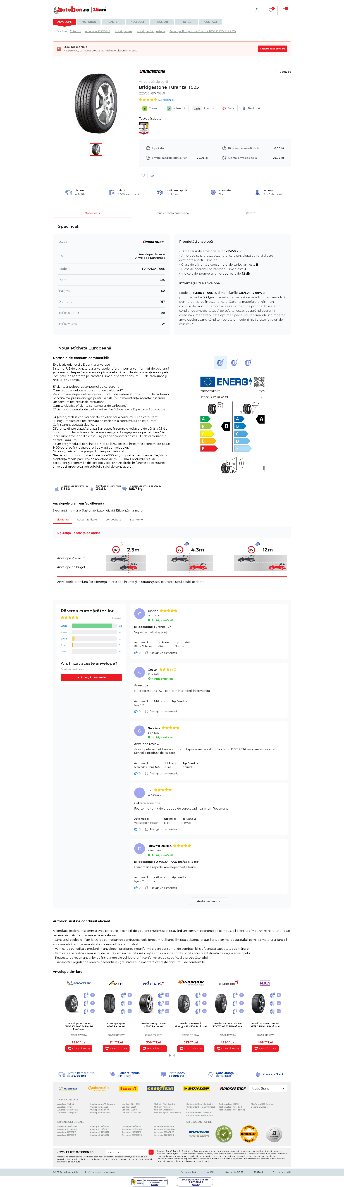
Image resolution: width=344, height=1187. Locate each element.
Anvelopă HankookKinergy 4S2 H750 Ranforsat (191, 1025)
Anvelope (64, 21)
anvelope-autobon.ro (72, 1172)
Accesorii (138, 21)
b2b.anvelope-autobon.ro (101, 1172)
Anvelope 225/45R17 (67, 1129)
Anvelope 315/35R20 (164, 1135)
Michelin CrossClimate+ (165, 1110)
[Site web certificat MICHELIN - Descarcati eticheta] (198, 1142)
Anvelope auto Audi (99, 1107)
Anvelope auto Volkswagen (103, 1104)
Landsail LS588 (129, 1107)
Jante (113, 21)
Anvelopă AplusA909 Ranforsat (116, 1025)
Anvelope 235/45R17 (99, 1126)
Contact (210, 21)
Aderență (176, 108)
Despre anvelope (259, 1107)
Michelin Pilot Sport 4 (164, 1104)
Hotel (186, 21)
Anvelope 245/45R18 (131, 1132)
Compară (285, 71)
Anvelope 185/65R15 (66, 1135)
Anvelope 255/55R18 (131, 1126)
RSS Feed (258, 1172)
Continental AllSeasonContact (200, 1115)
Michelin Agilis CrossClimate (167, 1113)
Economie (136, 519)
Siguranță (62, 519)
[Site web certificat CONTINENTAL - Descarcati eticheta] (249, 1142)
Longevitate (113, 519)
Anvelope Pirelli (65, 1107)
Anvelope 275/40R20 (164, 1129)
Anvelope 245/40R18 (132, 1135)
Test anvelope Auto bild (230, 1107)
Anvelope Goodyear (67, 1113)
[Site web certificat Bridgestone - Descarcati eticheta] (274, 1142)
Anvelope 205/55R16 (67, 1126)
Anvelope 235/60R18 (132, 1129)
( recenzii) (166, 99)
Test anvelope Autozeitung (232, 1110)
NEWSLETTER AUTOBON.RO (75, 1152)
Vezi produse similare (272, 48)
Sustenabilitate (87, 519)
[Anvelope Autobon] (80, 10)
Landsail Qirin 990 (131, 1104)
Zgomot (204, 108)
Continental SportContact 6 (199, 1104)
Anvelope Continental (67, 1110)
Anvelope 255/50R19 (164, 1126)
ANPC (210, 1172)
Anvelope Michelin (66, 1104)
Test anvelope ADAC (228, 1104)
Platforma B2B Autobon (262, 1104)
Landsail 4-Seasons (131, 1113)
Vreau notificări (189, 1172)
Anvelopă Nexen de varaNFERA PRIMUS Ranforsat (265, 1025)
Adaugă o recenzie (93, 677)
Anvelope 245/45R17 (99, 1135)
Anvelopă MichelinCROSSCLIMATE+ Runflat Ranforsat (79, 1026)
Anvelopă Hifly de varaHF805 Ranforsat (153, 1025)
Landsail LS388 (129, 1110)
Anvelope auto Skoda (100, 1113)
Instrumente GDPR (233, 1172)
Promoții (162, 21)
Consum (151, 108)
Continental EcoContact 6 (198, 1112)
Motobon (89, 21)
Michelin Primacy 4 (163, 1107)
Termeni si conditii (282, 1172)
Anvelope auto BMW (99, 1110)
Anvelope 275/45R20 (164, 1132)
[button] (170, 1055)
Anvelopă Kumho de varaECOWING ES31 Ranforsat (228, 1025)
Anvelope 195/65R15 (66, 1132)
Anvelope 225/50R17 (99, 1129)
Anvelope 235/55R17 (99, 1132)
